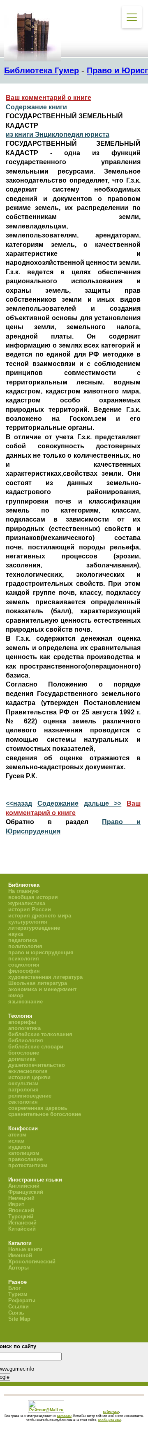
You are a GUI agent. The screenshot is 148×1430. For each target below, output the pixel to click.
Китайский (22, 1229)
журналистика (26, 903)
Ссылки (18, 1306)
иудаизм (19, 1147)
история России (29, 909)
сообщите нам (109, 1420)
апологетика (24, 1028)
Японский (21, 1210)
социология (23, 965)
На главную (23, 891)
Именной (20, 1255)
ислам (16, 1141)
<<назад (19, 803)
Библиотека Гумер (41, 70)
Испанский (22, 1223)
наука (15, 934)
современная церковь (37, 1108)
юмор (15, 995)
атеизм (17, 1135)
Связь (16, 1313)
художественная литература (45, 977)
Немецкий (21, 1198)
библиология (25, 1040)
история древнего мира (39, 916)
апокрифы (22, 1022)
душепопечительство (36, 1065)
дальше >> (103, 803)
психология (23, 959)
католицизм (23, 1153)
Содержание (58, 803)
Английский (23, 1186)
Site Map (19, 1319)
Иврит (16, 1204)
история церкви (29, 1077)
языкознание (25, 1002)
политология (25, 946)
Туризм (18, 1294)
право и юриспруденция (41, 952)
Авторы (18, 1268)
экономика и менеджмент (42, 989)
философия (24, 971)
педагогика (22, 940)
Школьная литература (37, 983)
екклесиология (28, 1071)
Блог (14, 1288)
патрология (23, 1090)
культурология (27, 922)
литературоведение (34, 928)
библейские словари (35, 1047)
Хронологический (32, 1261)
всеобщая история (33, 897)
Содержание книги (36, 107)
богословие (23, 1053)
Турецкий (20, 1216)
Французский (25, 1192)
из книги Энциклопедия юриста (57, 134)
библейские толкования (40, 1034)
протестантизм (27, 1165)
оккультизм (23, 1083)
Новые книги (25, 1249)
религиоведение (29, 1096)
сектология (23, 1102)
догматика (21, 1059)
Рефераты (21, 1300)
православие (25, 1159)
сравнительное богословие (44, 1114)
